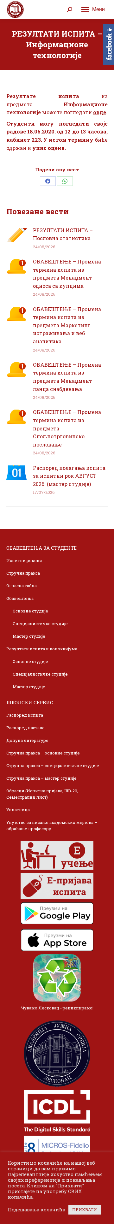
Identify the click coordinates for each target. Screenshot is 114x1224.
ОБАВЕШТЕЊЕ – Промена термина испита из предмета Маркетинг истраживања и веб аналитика (67, 325)
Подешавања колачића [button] (36, 1210)
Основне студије (30, 611)
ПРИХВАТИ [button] (84, 1209)
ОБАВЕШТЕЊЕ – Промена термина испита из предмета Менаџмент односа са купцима (67, 273)
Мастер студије (29, 636)
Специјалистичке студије (40, 623)
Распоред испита (24, 715)
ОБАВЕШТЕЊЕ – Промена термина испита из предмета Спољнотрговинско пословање (67, 428)
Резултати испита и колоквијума (41, 649)
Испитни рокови (24, 560)
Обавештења (20, 598)
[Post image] (16, 235)
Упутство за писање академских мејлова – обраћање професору (51, 825)
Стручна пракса (23, 573)
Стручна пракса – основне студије (43, 753)
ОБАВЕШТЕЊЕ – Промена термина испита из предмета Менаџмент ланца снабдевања (67, 376)
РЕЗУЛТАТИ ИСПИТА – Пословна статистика (63, 234)
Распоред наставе (25, 727)
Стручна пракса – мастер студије (41, 778)
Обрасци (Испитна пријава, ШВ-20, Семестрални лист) (42, 794)
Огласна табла (21, 585)
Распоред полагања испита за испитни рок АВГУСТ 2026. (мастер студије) (69, 475)
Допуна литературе (27, 740)
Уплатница (18, 810)
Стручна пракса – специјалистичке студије (52, 765)
